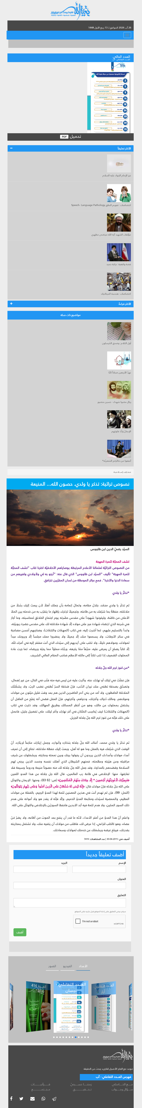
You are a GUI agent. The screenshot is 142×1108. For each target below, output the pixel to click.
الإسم (122, 863)
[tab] (71, 148)
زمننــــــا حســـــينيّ (80, 1084)
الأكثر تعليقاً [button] (124, 148)
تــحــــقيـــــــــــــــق (82, 1089)
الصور (52, 966)
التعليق (122, 895)
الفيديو (67, 966)
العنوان (122, 879)
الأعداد (83, 966)
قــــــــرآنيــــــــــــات (40, 1084)
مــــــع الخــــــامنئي (122, 1084)
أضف (19, 932)
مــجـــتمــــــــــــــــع (41, 1089)
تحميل (75, 136)
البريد (64, 863)
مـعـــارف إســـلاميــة (122, 472)
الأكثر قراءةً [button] (125, 304)
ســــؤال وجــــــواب (122, 1089)
